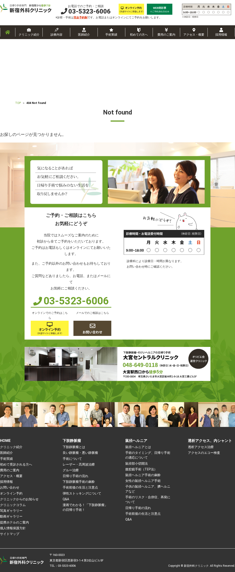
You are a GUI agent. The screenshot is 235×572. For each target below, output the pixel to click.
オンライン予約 (11, 493)
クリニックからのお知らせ (19, 499)
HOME (5, 440)
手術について (72, 458)
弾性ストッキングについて (82, 493)
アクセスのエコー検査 (204, 453)
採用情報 (221, 34)
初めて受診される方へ (16, 464)
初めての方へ (139, 34)
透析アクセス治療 (201, 447)
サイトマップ (9, 534)
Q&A (66, 499)
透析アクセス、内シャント (210, 440)
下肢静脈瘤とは (74, 447)
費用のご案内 (166, 34)
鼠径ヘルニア (136, 440)
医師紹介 (84, 34)
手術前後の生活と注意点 (80, 487)
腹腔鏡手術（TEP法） (141, 469)
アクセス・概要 (193, 34)
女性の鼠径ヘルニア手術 (143, 481)
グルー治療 (71, 470)
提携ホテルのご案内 (14, 522)
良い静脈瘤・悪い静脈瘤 (80, 453)
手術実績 (111, 34)
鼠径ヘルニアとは (138, 447)
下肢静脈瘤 (72, 440)
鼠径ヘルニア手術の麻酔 (143, 475)
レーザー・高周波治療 (79, 464)
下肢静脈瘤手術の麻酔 (79, 481)
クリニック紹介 (29, 34)
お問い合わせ (9, 487)
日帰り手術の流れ (75, 476)
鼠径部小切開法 (136, 463)
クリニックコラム (13, 505)
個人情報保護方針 (13, 528)
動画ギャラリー (11, 516)
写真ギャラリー (11, 510)
